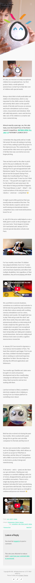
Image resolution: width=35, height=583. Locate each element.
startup (30, 524)
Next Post (29, 527)
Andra (15, 519)
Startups (21, 522)
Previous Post (7, 527)
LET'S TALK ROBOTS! (8, 5)
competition (15, 524)
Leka (19, 524)
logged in (17, 541)
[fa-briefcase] (17, 579)
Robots (17, 522)
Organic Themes (23, 575)
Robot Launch (24, 524)
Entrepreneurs (11, 522)
